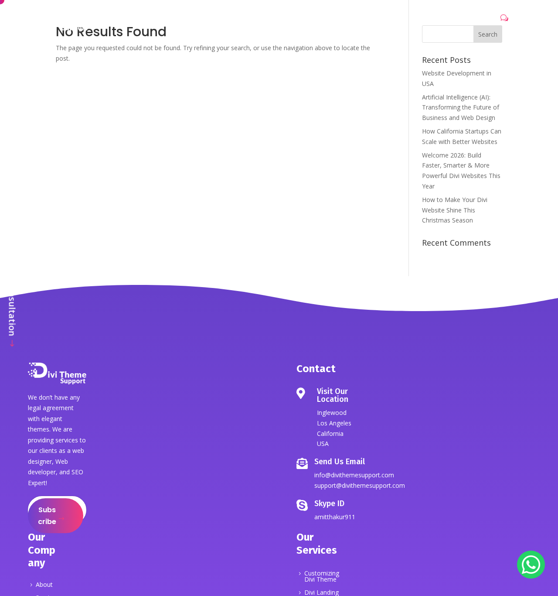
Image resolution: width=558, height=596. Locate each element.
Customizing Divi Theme (321, 576)
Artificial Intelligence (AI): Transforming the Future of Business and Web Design (460, 107)
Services (235, 21)
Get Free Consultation (12, 289)
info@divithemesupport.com (354, 475)
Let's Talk (478, 20)
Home (168, 21)
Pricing (323, 21)
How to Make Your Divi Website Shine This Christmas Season (454, 210)
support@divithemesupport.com (359, 485)
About (200, 21)
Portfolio (285, 21)
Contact (385, 21)
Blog (353, 21)
